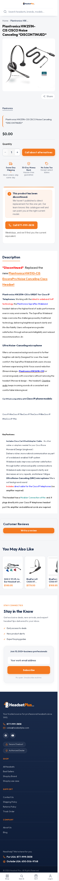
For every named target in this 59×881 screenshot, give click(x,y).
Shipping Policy (10, 802)
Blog (5, 832)
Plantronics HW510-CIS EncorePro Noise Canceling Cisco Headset (25, 278)
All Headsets (9, 766)
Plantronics (7, 108)
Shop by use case (11, 781)
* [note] (11, 172)
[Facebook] (5, 735)
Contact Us (8, 797)
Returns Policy (9, 806)
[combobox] (29, 11)
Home (5, 20)
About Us (7, 827)
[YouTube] (12, 735)
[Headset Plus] (28, 3)
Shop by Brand (10, 776)
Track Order (9, 811)
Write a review (29, 530)
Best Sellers (8, 771)
